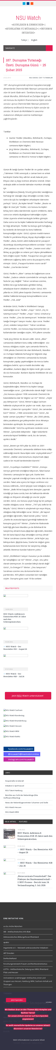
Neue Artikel (10, 821)
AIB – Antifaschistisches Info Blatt (16, 931)
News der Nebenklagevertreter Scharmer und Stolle (26, 802)
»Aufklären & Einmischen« (28, 24)
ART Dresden (8, 953)
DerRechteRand (9, 958)
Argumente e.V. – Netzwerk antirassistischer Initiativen (25, 948)
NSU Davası (33, 78)
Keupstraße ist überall (14, 781)
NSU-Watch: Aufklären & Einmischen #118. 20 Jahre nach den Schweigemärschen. (35, 836)
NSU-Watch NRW (12, 812)
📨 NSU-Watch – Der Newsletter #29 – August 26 (15, 647)
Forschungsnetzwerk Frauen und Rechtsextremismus (25, 964)
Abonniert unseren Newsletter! (28, 1028)
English (34, 40)
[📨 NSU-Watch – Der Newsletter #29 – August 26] (15, 635)
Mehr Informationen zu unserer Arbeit (29, 1040)
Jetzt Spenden (17, 1000)
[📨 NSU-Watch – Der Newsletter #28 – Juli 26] (15, 662)
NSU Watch (28, 18)
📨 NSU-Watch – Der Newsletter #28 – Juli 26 (13, 675)
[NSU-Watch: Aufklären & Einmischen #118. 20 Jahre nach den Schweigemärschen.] (15, 602)
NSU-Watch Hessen (13, 807)
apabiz (6, 942)
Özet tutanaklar (46, 78)
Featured (23, 821)
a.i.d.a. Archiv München (12, 926)
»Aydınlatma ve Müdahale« (21, 28)
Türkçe (24, 40)
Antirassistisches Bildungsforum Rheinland (21, 937)
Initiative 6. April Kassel (14, 785)
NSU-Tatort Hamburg (13, 790)
